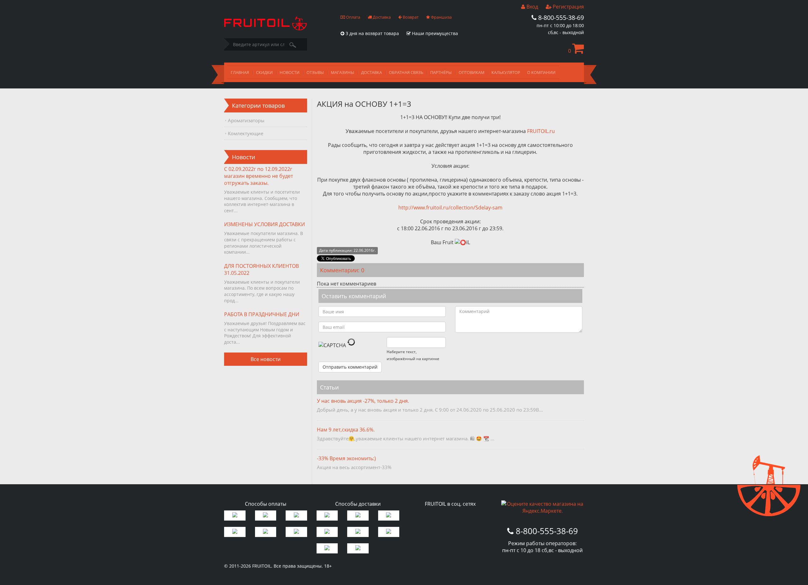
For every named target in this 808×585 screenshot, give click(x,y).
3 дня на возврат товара (371, 33)
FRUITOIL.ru (541, 131)
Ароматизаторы (246, 120)
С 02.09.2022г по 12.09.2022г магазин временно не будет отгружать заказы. (258, 176)
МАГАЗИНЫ (342, 72)
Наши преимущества (434, 33)
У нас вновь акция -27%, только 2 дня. (363, 400)
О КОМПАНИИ (541, 72)
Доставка (381, 17)
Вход (531, 6)
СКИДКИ (264, 72)
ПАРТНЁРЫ (441, 72)
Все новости (266, 359)
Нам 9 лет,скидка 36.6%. (346, 429)
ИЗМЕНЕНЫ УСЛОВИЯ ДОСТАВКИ (264, 224)
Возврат (410, 17)
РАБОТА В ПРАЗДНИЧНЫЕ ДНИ (261, 314)
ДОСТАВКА (371, 72)
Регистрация (567, 6)
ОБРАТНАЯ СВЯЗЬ (406, 72)
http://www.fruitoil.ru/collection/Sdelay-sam (450, 207)
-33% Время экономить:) (346, 458)
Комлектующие (245, 133)
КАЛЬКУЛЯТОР (505, 72)
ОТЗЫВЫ (315, 72)
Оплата (352, 17)
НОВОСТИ (290, 72)
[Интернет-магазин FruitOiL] (265, 28)
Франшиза (441, 17)
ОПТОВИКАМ (471, 72)
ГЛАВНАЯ (240, 72)
